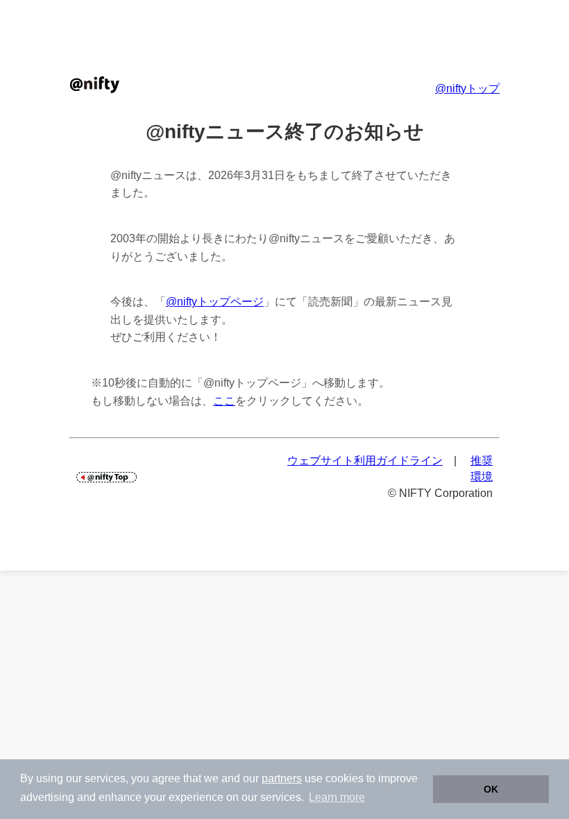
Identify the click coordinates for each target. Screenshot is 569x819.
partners (282, 778)
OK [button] (491, 789)
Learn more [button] (337, 797)
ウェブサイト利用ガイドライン (365, 460)
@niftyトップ (467, 88)
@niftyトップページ (215, 301)
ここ (224, 401)
